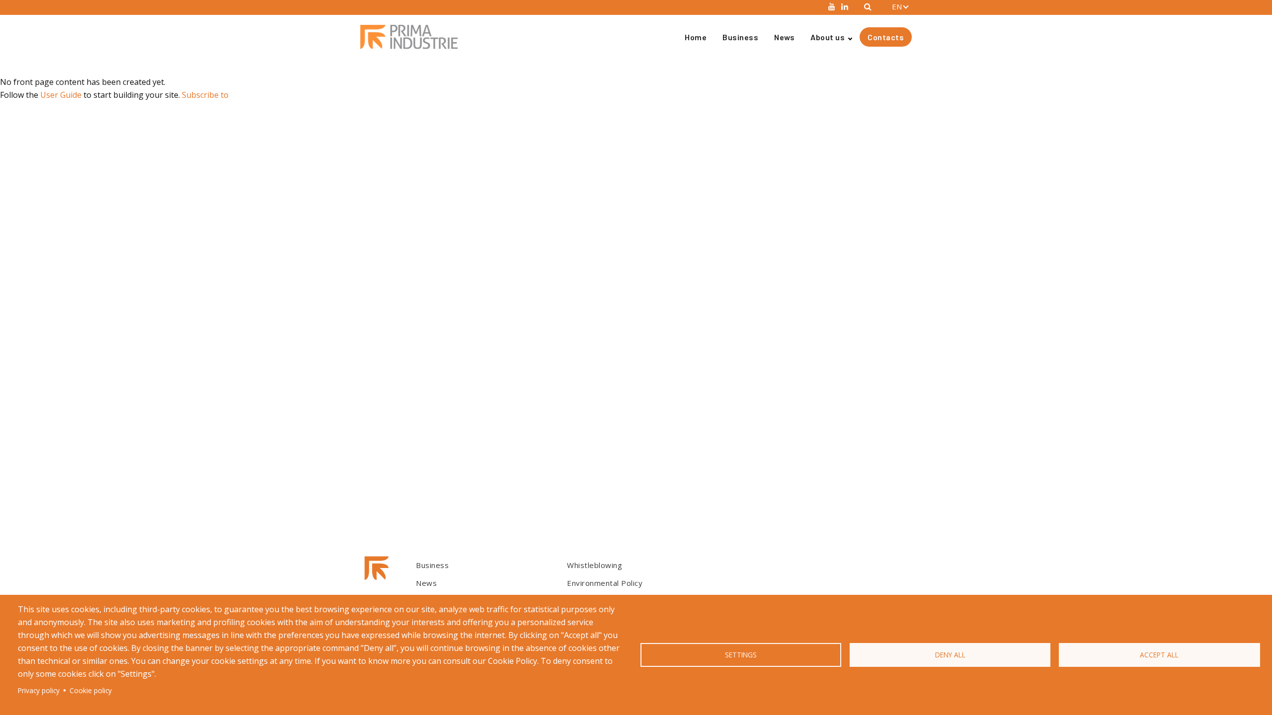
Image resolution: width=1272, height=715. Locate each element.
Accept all (1159, 654)
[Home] (413, 37)
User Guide (60, 94)
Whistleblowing (594, 565)
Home (696, 37)
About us (827, 37)
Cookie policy (91, 690)
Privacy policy (39, 690)
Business (740, 37)
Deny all (950, 654)
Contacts (886, 37)
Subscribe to (205, 94)
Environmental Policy (604, 583)
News (784, 37)
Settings (741, 654)
